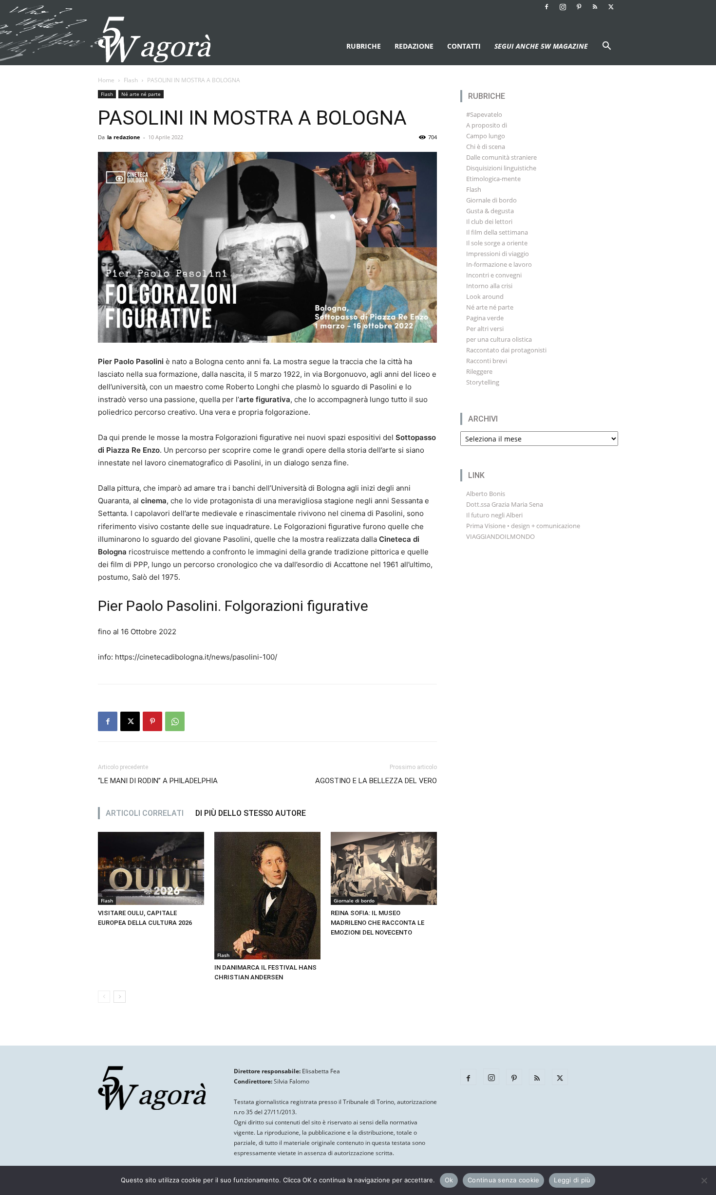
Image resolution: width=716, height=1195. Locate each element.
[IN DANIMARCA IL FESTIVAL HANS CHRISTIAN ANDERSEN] (267, 895)
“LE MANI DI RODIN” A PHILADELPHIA (158, 780)
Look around (485, 296)
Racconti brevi (486, 360)
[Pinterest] (578, 7)
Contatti (464, 46)
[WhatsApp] (175, 721)
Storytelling (482, 382)
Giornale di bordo (354, 900)
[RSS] (594, 7)
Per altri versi (485, 328)
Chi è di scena (485, 146)
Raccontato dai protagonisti (506, 350)
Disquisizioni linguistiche (501, 168)
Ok (449, 1180)
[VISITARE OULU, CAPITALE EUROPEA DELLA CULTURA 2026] (151, 868)
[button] (606, 47)
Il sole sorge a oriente (497, 243)
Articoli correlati (145, 813)
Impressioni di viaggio (497, 253)
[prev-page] (104, 997)
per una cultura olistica (499, 339)
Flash (131, 80)
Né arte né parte (141, 94)
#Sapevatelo (484, 114)
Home (106, 80)
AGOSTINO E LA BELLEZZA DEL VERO (376, 780)
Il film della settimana (497, 232)
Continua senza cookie (503, 1180)
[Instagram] (562, 7)
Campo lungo (485, 135)
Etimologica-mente (493, 178)
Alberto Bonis (485, 493)
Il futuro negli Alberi (494, 515)
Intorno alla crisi (489, 285)
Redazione (414, 46)
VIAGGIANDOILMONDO (500, 536)
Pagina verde (485, 317)
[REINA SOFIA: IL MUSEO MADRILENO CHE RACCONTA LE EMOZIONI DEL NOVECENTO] (384, 868)
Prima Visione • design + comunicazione (523, 525)
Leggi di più (572, 1180)
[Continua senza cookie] (704, 1180)
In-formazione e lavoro (499, 264)
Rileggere (479, 371)
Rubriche (363, 46)
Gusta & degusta (490, 210)
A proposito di (486, 125)
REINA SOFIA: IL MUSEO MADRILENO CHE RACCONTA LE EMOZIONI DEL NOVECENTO (377, 922)
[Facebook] (546, 7)
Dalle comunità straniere (501, 157)
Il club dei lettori (489, 221)
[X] (610, 7)
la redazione (123, 137)
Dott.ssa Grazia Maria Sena (504, 504)
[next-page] (119, 997)
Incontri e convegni (494, 275)
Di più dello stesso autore (250, 813)
